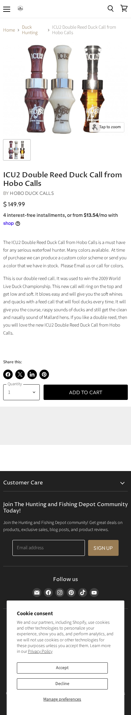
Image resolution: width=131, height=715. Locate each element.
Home (9, 30)
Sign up (103, 548)
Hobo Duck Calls (31, 193)
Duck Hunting (30, 30)
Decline (62, 684)
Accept (62, 668)
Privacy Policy (40, 651)
